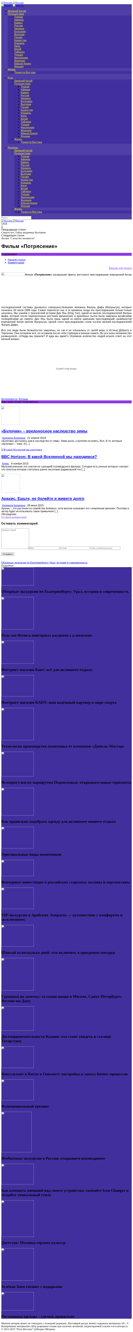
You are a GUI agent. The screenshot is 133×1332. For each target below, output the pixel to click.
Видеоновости (9, 399)
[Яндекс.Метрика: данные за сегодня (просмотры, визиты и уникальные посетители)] (44, 1329)
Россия (18, 25)
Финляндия (21, 57)
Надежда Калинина (13, 438)
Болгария (20, 31)
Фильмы (23, 399)
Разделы (13, 147)
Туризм (18, 17)
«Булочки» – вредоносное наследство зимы (44, 431)
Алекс (5, 463)
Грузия (18, 37)
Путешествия (16, 14)
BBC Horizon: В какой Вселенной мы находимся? (49, 456)
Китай (17, 49)
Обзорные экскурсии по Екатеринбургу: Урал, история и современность (44, 562)
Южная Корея (22, 63)
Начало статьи (16, 259)
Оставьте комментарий (14, 517)
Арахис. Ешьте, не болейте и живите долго (42, 498)
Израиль (19, 43)
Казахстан (20, 40)
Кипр (17, 46)
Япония (19, 66)
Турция (18, 55)
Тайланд (19, 52)
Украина (19, 28)
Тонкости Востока (25, 72)
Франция (19, 60)
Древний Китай (17, 11)
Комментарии (16, 262)
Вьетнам (19, 34)
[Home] (12, 5)
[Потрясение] (13, 274)
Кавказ (18, 22)
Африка (19, 19)
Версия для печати (120, 268)
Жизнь (12, 69)
